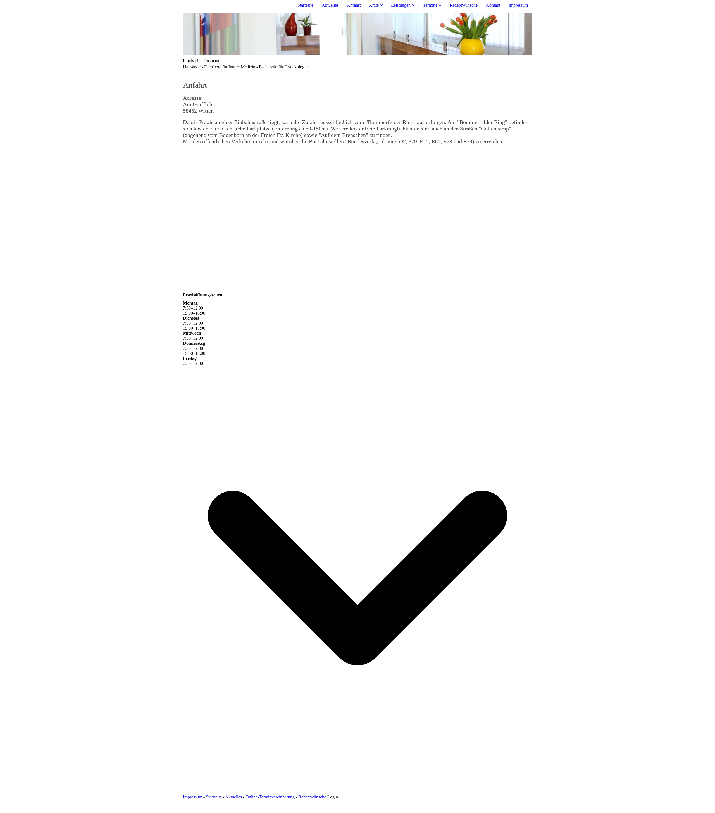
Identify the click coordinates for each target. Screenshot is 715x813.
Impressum (518, 5)
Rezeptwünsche (464, 5)
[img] (357, 34)
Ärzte (374, 5)
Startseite (305, 5)
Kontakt (493, 5)
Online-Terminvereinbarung (271, 797)
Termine (430, 5)
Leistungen (401, 5)
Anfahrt (354, 5)
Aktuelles (330, 5)
